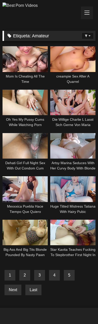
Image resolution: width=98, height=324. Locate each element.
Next (13, 290)
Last (33, 290)
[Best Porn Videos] (40, 6)
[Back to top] (82, 309)
